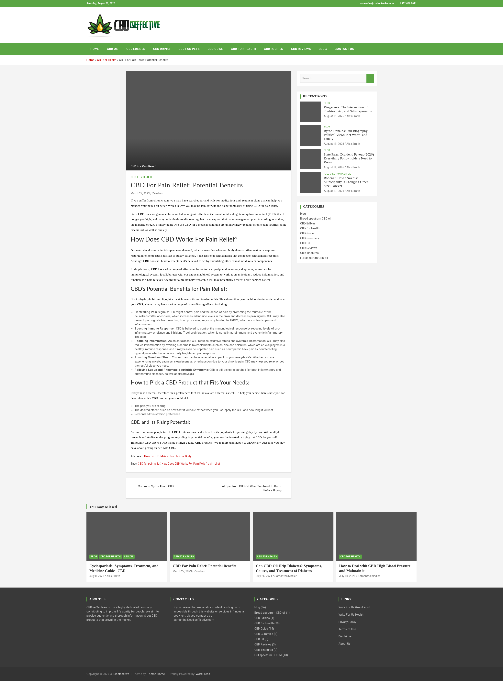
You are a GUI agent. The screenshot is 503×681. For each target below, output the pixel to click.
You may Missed (103, 507)
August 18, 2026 (334, 167)
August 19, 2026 (334, 116)
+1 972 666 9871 (407, 3)
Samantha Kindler (285, 576)
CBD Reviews (301, 49)
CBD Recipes (273, 49)
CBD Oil (112, 49)
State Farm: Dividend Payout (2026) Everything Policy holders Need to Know (349, 158)
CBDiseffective (119, 674)
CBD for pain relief (149, 463)
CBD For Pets (189, 49)
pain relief (214, 463)
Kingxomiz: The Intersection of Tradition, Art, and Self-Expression (348, 109)
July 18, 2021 (347, 576)
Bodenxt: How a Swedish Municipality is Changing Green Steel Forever (346, 182)
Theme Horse (156, 674)
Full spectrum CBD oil (337, 173)
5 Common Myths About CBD (155, 486)
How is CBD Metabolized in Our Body (168, 456)
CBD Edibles (135, 49)
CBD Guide (215, 49)
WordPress (203, 674)
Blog (323, 49)
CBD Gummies (309, 238)
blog (327, 103)
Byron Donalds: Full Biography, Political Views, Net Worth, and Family (346, 135)
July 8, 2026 (96, 576)
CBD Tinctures (309, 253)
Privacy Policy (347, 622)
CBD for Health (243, 49)
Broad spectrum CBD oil (315, 218)
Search (370, 78)
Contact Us (344, 49)
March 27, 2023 (140, 193)
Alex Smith (353, 116)
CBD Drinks (162, 49)
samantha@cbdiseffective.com (377, 3)
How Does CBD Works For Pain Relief (184, 463)
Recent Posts (315, 96)
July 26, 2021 (264, 576)
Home (94, 49)
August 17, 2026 (334, 190)
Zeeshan (157, 193)
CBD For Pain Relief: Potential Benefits (204, 566)
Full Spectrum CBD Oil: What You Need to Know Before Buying (251, 488)
